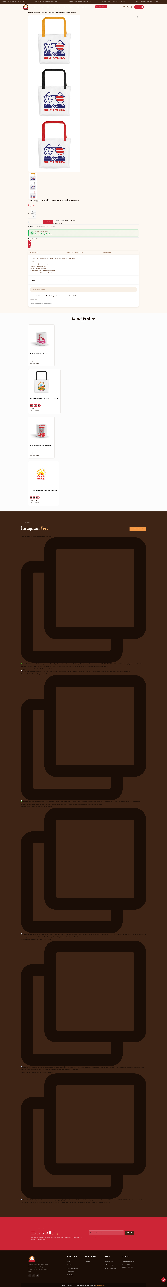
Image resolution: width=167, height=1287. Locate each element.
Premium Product (68, 7)
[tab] (46, 253)
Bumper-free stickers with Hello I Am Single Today (43, 490)
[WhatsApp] (83, 247)
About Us (69, 1265)
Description (34, 252)
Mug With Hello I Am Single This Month (40, 445)
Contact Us (70, 1275)
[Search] (124, 7)
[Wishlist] (131, 7)
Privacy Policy (109, 1261)
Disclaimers (70, 1271)
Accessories (56, 7)
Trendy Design (82, 7)
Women (41, 7)
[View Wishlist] (132, 7)
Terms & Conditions (72, 1268)
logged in (40, 303)
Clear (33, 214)
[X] (83, 244)
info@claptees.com (129, 1261)
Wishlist (88, 1261)
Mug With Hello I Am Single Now (38, 353)
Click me (163, 1279)
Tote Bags (44, 12)
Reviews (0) (107, 252)
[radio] (34, 211)
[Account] (128, 7)
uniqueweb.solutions (100, 1285)
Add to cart (48, 222)
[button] (65, 220)
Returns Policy (109, 1265)
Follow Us (137, 529)
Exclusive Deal (101, 7)
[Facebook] (83, 241)
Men (34, 7)
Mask (91, 7)
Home (30, 12)
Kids (47, 7)
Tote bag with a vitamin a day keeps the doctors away (44, 398)
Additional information (75, 252)
